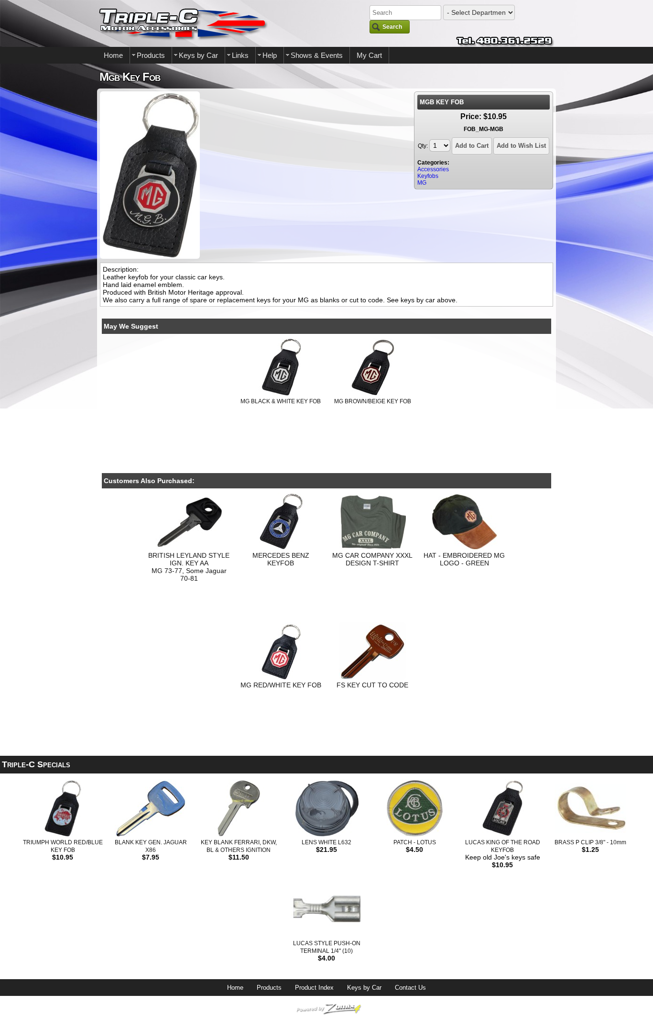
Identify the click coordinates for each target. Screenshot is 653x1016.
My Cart (369, 55)
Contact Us (410, 987)
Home (113, 55)
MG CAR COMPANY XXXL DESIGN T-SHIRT (372, 559)
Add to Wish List (521, 145)
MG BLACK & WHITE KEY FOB (280, 401)
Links (240, 55)
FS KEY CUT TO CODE (372, 685)
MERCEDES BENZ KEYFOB (280, 559)
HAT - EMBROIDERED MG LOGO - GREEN (464, 559)
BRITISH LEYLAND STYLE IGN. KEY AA (188, 559)
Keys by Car (198, 55)
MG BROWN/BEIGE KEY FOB (372, 401)
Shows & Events (317, 55)
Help (269, 55)
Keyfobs (427, 176)
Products (151, 55)
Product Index (314, 987)
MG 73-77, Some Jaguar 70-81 (189, 574)
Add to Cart (472, 145)
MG (421, 182)
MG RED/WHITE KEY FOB (280, 685)
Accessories (433, 169)
